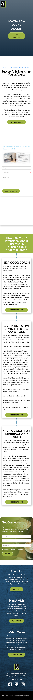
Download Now (11, 191)
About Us (16, 589)
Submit (7, 554)
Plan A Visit (16, 621)
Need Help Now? (16, 122)
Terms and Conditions (16, 181)
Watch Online (16, 655)
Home (2, 695)
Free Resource (16, 36)
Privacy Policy (9, 695)
